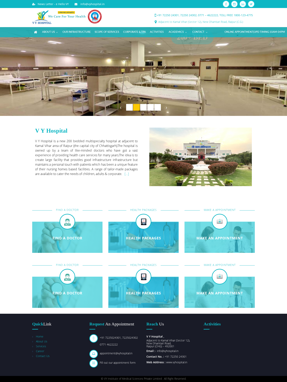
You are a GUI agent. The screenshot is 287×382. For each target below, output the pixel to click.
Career (40, 351)
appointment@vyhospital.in (116, 353)
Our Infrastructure (76, 32)
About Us (48, 32)
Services (41, 346)
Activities (157, 32)
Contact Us (43, 356)
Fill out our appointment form (117, 362)
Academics (176, 32)
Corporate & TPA (134, 32)
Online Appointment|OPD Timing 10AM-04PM (255, 32)
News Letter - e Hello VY (52, 4)
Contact (198, 32)
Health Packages (143, 293)
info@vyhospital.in (91, 4)
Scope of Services (107, 32)
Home (39, 336)
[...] (127, 174)
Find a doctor (67, 238)
